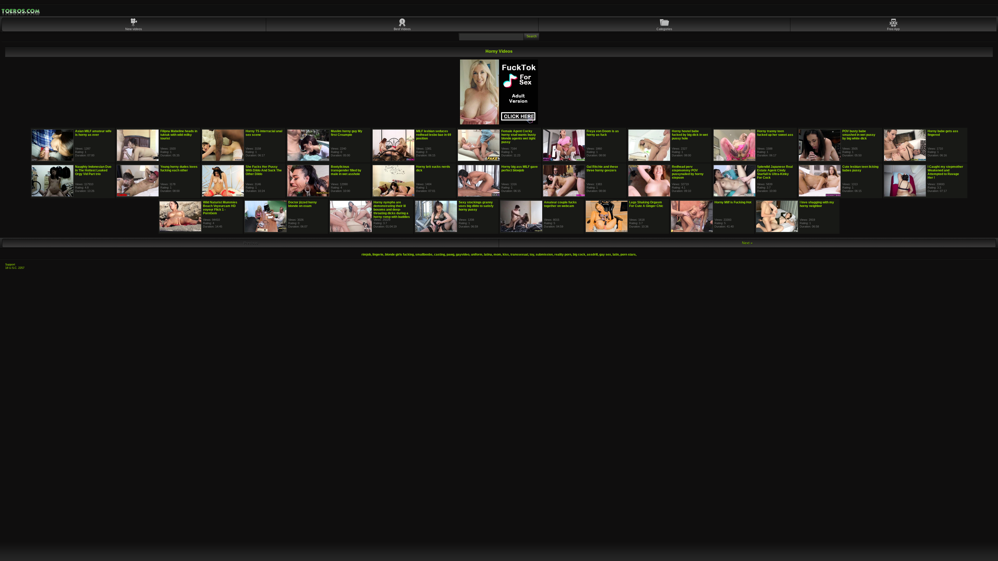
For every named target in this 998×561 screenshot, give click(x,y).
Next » (747, 243)
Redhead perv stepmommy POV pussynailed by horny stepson (688, 172)
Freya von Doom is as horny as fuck (603, 133)
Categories (664, 29)
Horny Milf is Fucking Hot (732, 202)
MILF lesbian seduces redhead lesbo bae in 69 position (433, 134)
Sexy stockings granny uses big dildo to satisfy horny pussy (476, 206)
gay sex (605, 254)
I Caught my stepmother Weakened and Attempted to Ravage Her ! (945, 172)
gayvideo (462, 254)
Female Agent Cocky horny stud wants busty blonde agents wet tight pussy (518, 136)
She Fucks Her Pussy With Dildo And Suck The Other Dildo (264, 170)
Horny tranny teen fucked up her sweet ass (775, 133)
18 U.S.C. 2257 (14, 267)
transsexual (519, 254)
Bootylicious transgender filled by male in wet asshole (346, 170)
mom (497, 254)
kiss (506, 254)
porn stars (628, 254)
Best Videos (402, 29)
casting (439, 254)
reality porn (562, 254)
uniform (476, 254)
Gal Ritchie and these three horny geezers (602, 168)
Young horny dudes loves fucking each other (179, 168)
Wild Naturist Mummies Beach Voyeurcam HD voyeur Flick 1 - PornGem (220, 208)
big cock (579, 254)
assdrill (592, 254)
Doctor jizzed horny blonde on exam (302, 204)
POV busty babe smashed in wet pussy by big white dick (858, 134)
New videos (133, 29)
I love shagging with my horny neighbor (817, 204)
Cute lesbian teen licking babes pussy (860, 168)
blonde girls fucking (399, 254)
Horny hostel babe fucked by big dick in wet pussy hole (690, 134)
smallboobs (423, 254)
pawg (450, 254)
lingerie (377, 254)
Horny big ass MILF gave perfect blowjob (519, 168)
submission (544, 254)
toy (532, 254)
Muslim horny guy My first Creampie (346, 133)
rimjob (366, 254)
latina (488, 254)
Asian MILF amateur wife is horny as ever (93, 133)
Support (10, 264)
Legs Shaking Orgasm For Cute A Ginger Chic (646, 204)
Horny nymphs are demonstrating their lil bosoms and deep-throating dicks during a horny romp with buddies (391, 210)
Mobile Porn (21, 11)
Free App (893, 29)
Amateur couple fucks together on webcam (560, 204)
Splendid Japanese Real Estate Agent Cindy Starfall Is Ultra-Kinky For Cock (775, 172)
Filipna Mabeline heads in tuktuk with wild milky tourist (178, 134)
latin (616, 254)
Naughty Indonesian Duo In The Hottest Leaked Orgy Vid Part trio (93, 170)
